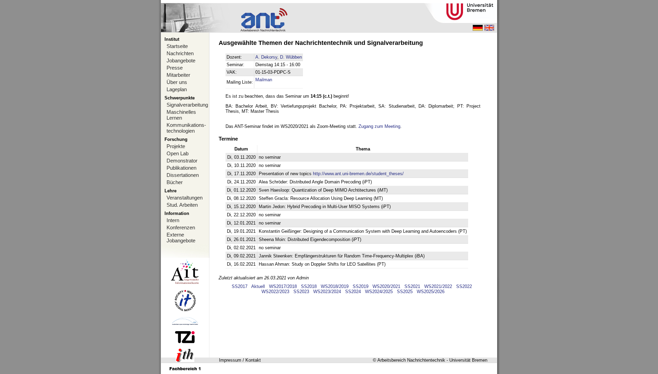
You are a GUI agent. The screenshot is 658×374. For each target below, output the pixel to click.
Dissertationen (183, 175)
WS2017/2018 (283, 286)
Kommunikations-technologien (186, 128)
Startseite (177, 46)
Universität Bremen (468, 360)
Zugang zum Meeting (379, 126)
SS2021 (412, 286)
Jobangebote (181, 60)
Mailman (263, 79)
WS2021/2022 (438, 286)
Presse (175, 68)
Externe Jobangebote (181, 237)
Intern (173, 220)
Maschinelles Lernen (181, 115)
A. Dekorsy (266, 57)
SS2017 (239, 286)
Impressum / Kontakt (240, 360)
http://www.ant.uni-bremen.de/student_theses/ (358, 173)
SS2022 (464, 286)
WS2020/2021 (386, 286)
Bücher (175, 182)
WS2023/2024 (327, 291)
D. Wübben (291, 57)
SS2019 (360, 286)
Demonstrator (182, 161)
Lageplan (177, 89)
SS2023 (301, 291)
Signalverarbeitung (187, 105)
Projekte (176, 146)
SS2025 (405, 291)
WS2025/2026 (430, 291)
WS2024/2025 (379, 291)
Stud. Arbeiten (182, 205)
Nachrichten (180, 53)
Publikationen (181, 168)
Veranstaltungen (185, 198)
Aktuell (258, 286)
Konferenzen (181, 227)
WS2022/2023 (275, 291)
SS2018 (309, 286)
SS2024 (353, 291)
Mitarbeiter (178, 75)
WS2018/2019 (335, 286)
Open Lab (177, 153)
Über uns (177, 82)
